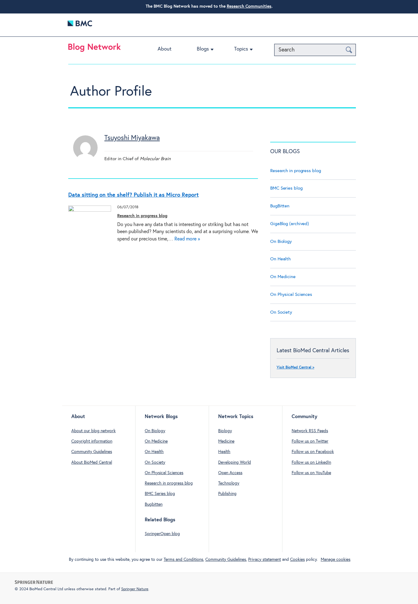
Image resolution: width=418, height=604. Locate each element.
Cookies (297, 559)
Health (224, 452)
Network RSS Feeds (310, 431)
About (164, 49)
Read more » (187, 239)
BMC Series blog (286, 188)
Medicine (226, 441)
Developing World (234, 462)
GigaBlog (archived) (289, 223)
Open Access (230, 473)
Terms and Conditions (183, 559)
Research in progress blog (142, 216)
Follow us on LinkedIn (311, 462)
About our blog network (93, 431)
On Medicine (283, 276)
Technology (228, 483)
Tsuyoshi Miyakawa (132, 138)
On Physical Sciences (291, 294)
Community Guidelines (91, 452)
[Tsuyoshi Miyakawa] (85, 158)
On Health (280, 259)
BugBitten (279, 206)
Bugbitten (153, 504)
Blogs (203, 49)
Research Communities (249, 6)
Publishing (227, 494)
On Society (281, 312)
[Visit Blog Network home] (94, 49)
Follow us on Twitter (310, 441)
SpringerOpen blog (162, 534)
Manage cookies (335, 559)
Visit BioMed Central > (295, 367)
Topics (241, 49)
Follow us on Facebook (313, 452)
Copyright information (91, 441)
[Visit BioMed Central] (80, 25)
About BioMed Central (91, 462)
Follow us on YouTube (311, 473)
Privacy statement (264, 559)
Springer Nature (134, 589)
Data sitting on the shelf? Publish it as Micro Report (133, 195)
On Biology (281, 241)
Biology (225, 431)
